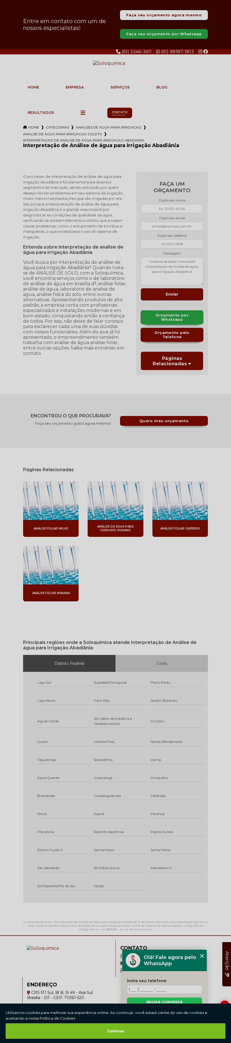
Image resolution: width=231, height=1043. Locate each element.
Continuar (115, 1031)
